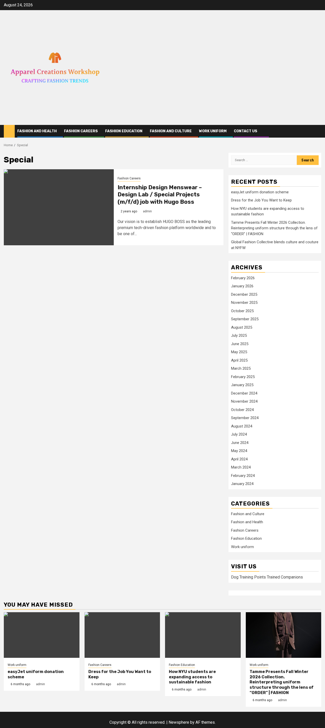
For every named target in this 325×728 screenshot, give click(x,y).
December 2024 (244, 393)
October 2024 (242, 409)
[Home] (9, 131)
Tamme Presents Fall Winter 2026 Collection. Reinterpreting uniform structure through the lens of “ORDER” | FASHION (274, 228)
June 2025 (239, 344)
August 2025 (241, 327)
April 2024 (239, 459)
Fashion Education (123, 131)
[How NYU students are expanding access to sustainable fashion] (203, 635)
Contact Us (245, 131)
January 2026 (242, 286)
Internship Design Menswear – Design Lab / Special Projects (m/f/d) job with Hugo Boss (160, 194)
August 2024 (241, 426)
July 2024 (239, 434)
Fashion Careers (81, 131)
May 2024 (239, 451)
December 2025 (244, 294)
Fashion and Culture (171, 131)
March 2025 (241, 368)
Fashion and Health (37, 131)
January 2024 (242, 483)
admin (147, 211)
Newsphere (179, 722)
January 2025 (242, 385)
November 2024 (244, 401)
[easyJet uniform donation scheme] (41, 635)
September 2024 (244, 418)
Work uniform (212, 131)
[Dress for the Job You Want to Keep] (122, 635)
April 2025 (239, 360)
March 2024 (241, 467)
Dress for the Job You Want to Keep (261, 200)
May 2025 (239, 352)
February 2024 (243, 475)
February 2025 (243, 377)
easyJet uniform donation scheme (260, 192)
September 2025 (244, 319)
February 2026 (243, 278)
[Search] (317, 131)
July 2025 (239, 335)
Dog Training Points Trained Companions (267, 577)
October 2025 (242, 311)
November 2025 (244, 302)
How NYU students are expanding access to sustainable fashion (192, 677)
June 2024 (239, 442)
